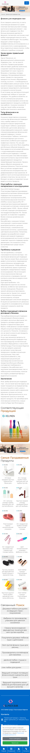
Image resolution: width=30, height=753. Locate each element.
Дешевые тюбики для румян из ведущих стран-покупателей (15, 611)
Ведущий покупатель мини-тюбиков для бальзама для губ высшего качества (15, 684)
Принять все (15, 743)
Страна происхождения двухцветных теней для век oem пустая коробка (15, 630)
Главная (3, 14)
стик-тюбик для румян (11, 667)
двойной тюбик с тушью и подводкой (15, 661)
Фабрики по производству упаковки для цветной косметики (15, 620)
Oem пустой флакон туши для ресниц (15, 646)
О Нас (19, 750)
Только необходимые (15, 738)
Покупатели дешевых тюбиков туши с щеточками (15, 639)
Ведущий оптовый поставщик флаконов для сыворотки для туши (15, 675)
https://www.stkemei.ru (9, 356)
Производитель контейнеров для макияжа (15, 654)
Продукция (11, 750)
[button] (26, 427)
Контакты (26, 750)
